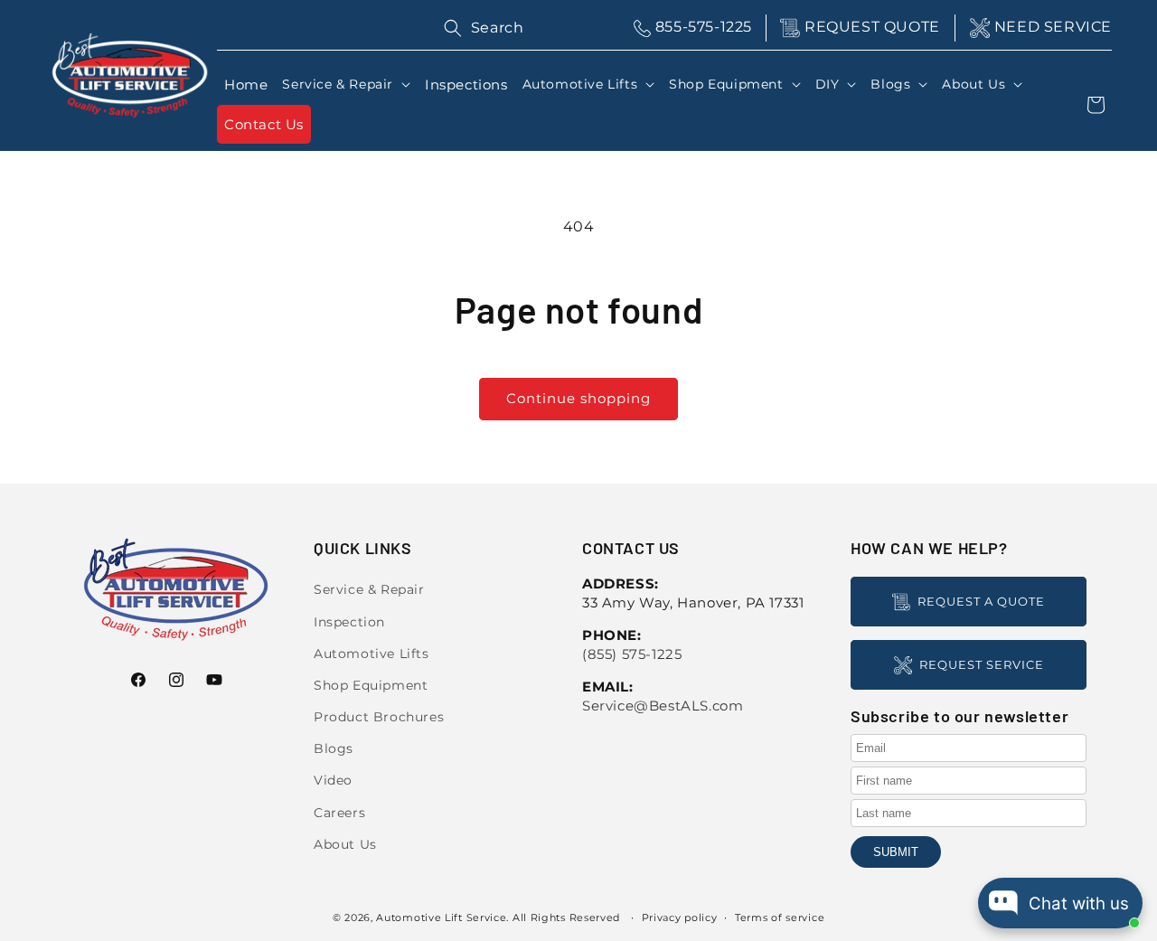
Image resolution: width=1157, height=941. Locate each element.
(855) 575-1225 (632, 654)
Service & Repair (369, 589)
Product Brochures (379, 717)
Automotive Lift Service (441, 917)
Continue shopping (578, 398)
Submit (895, 852)
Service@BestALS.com (662, 705)
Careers (339, 813)
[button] (346, 84)
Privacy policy (680, 917)
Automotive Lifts (371, 653)
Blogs (333, 748)
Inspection (349, 622)
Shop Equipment (371, 685)
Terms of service (779, 917)
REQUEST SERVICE (981, 664)
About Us (345, 844)
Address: (620, 583)
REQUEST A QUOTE (981, 601)
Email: (608, 686)
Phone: (612, 635)
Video (333, 780)
